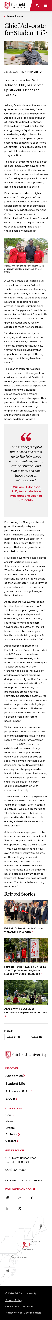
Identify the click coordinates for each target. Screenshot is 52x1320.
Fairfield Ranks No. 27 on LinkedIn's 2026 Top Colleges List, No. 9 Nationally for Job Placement (25, 970)
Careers (10, 1140)
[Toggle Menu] (45, 5)
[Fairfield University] (14, 5)
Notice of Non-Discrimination (23, 1312)
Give (8, 1115)
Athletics (11, 1134)
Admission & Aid (17, 1091)
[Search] (37, 5)
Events (10, 1128)
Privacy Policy (13, 1300)
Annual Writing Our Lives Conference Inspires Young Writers (25, 1010)
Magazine (36, 1037)
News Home (15, 16)
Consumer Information (19, 1306)
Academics (13, 1037)
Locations (34, 1180)
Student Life (15, 1083)
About (10, 1099)
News (9, 1121)
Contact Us (14, 1180)
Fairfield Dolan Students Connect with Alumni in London (24, 930)
